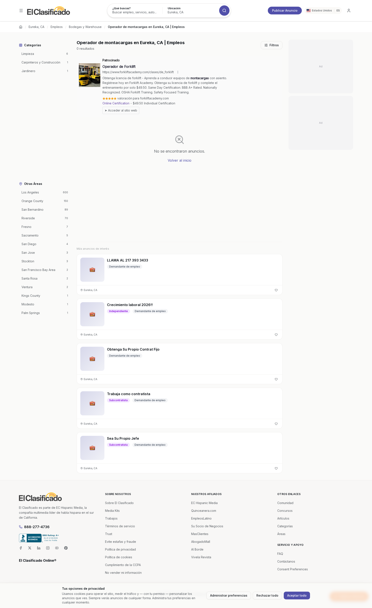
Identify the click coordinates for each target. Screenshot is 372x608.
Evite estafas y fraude (120, 541)
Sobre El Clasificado (119, 503)
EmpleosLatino (201, 518)
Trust (108, 534)
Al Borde (197, 549)
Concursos (285, 510)
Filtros (274, 45)
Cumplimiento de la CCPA (123, 565)
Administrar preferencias (228, 595)
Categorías (285, 526)
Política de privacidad (120, 549)
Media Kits (112, 510)
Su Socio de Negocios (207, 526)
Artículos (283, 518)
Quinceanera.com (203, 510)
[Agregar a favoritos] (276, 290)
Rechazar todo (267, 595)
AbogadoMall (200, 541)
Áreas (281, 534)
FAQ (280, 553)
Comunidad (285, 503)
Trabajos (111, 518)
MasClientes (199, 534)
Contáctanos (286, 561)
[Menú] (21, 10)
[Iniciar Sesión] (348, 10)
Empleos (57, 27)
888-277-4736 (37, 527)
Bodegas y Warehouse (85, 27)
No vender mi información (123, 572)
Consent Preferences (292, 569)
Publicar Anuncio (285, 10)
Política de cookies (118, 557)
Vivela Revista (201, 557)
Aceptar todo (297, 595)
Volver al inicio (179, 160)
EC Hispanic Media (204, 503)
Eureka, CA (36, 27)
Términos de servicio (120, 526)
